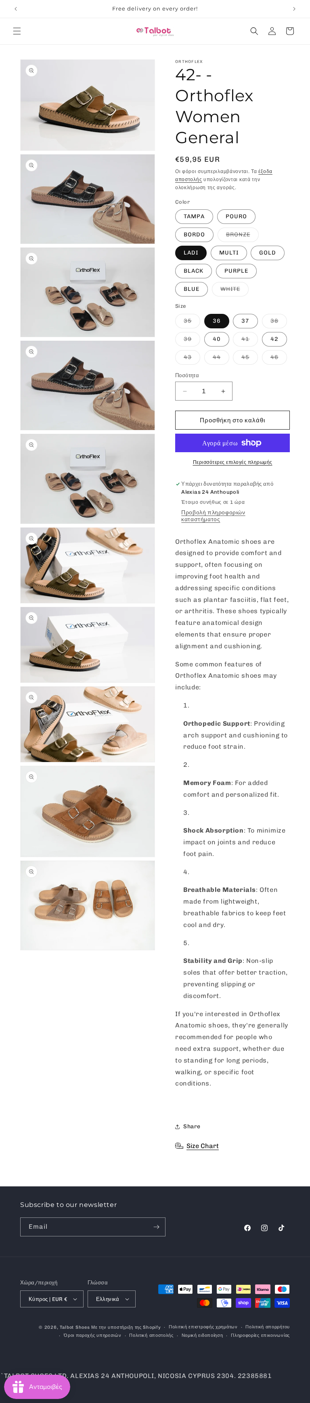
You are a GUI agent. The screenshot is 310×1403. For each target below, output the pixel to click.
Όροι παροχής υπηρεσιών (92, 1335)
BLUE (191, 289)
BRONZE (242, 236)
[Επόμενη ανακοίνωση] (294, 9)
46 (278, 359)
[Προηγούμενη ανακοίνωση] (16, 9)
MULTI (229, 252)
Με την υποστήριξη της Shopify (126, 1327)
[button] (17, 31)
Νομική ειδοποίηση (202, 1335)
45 (249, 359)
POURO (236, 216)
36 (217, 320)
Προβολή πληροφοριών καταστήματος (213, 516)
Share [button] (192, 1126)
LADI (191, 252)
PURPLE (236, 270)
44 (221, 359)
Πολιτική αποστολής (151, 1335)
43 (192, 359)
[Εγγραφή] (156, 1226)
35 (192, 322)
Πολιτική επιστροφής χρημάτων (203, 1327)
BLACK (193, 270)
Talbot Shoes (75, 1327)
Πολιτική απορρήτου (267, 1327)
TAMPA (194, 216)
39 (192, 341)
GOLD (267, 252)
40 (217, 339)
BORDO (194, 234)
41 (249, 341)
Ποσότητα (187, 375)
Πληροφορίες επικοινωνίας (260, 1335)
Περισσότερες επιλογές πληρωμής (232, 462)
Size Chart (202, 1146)
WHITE (234, 290)
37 (245, 320)
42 (274, 339)
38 (278, 322)
